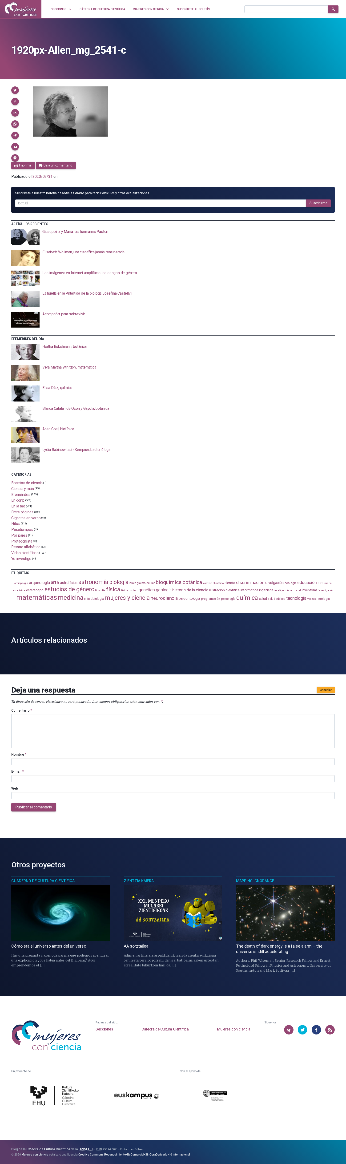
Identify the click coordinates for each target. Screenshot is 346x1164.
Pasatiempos (22, 529)
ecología (290, 583)
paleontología (189, 598)
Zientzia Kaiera (139, 881)
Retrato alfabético (25, 547)
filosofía (100, 590)
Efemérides (20, 494)
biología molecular (142, 583)
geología (163, 589)
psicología (228, 598)
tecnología (296, 598)
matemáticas (36, 597)
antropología (21, 583)
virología (312, 598)
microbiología (94, 598)
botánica (192, 582)
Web (14, 788)
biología (119, 582)
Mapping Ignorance (255, 881)
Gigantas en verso (26, 517)
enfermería (325, 583)
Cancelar (326, 690)
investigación (325, 590)
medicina (70, 597)
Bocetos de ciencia (27, 483)
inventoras (310, 590)
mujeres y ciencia (127, 597)
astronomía (93, 582)
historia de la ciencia (190, 590)
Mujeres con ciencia (233, 1029)
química (247, 597)
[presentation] (173, 237)
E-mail (17, 771)
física (113, 589)
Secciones (104, 1029)
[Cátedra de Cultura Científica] (55, 1096)
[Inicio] (20, 9)
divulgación (274, 582)
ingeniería (266, 590)
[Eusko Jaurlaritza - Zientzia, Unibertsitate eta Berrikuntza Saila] (215, 1096)
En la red (18, 506)
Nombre (18, 754)
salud (263, 598)
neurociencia (164, 598)
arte (55, 582)
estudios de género (69, 589)
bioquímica (169, 582)
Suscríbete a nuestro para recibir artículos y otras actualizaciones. (82, 193)
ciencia (230, 583)
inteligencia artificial (287, 590)
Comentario (21, 710)
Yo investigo (21, 558)
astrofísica (68, 582)
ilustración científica (224, 590)
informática (249, 590)
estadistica (19, 590)
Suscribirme (318, 203)
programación (210, 598)
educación (307, 582)
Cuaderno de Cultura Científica (43, 881)
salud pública (276, 598)
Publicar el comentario (33, 807)
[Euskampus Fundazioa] (136, 1096)
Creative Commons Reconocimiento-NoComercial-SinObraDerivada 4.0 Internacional (134, 1154)
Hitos (15, 523)
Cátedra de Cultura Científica (165, 1029)
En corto (17, 500)
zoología (324, 598)
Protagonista (21, 541)
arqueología (39, 582)
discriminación (250, 582)
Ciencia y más (22, 489)
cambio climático (213, 583)
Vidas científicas (25, 553)
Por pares (19, 535)
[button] (15, 90)
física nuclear (129, 590)
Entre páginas (22, 512)
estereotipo (35, 590)
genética (146, 589)
